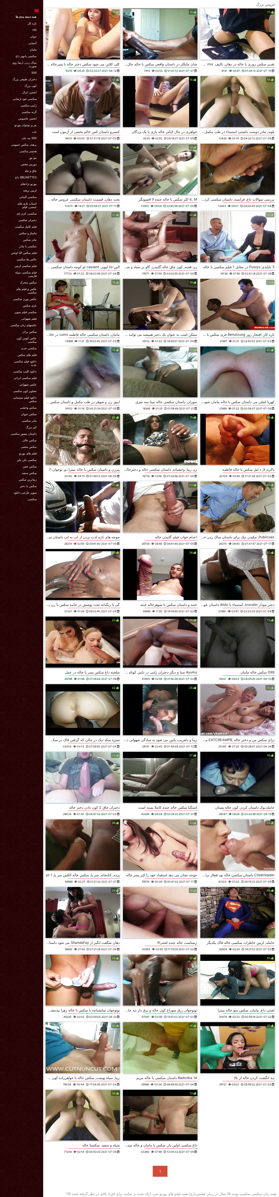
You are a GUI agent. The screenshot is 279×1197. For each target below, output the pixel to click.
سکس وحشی (28, 407)
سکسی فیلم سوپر (26, 312)
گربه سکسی (29, 112)
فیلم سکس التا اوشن (24, 252)
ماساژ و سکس (28, 233)
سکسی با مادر (28, 246)
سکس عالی (29, 440)
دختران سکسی (27, 220)
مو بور (33, 157)
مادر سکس (30, 239)
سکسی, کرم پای (27, 213)
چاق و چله (31, 170)
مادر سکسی (29, 420)
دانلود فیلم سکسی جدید (25, 363)
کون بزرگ (30, 85)
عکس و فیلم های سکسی (26, 290)
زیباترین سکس (28, 479)
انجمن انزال (29, 92)
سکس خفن (30, 466)
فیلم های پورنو (28, 453)
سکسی (32, 499)
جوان (33, 36)
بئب (34, 131)
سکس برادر (29, 331)
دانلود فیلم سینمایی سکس (25, 399)
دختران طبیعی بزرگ (24, 79)
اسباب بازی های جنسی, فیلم (27, 205)
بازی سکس (30, 305)
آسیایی (32, 43)
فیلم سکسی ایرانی (25, 378)
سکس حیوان (29, 414)
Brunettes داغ (26, 177)
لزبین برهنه (30, 190)
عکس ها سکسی (27, 259)
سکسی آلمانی (28, 197)
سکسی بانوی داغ (26, 56)
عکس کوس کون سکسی (27, 339)
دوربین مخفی (29, 164)
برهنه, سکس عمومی (24, 144)
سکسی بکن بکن (27, 460)
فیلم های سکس (27, 354)
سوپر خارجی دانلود (25, 492)
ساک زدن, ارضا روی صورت (24, 64)
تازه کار (32, 23)
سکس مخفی (29, 446)
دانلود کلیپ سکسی (25, 371)
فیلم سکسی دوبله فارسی (26, 274)
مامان (33, 49)
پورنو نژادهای (28, 184)
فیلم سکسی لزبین (26, 266)
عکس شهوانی (28, 384)
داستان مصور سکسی (24, 433)
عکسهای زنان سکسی (23, 325)
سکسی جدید (29, 348)
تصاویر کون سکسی (25, 391)
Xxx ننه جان (29, 138)
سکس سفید (29, 473)
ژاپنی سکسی (28, 105)
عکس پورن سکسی (25, 299)
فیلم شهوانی (29, 318)
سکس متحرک (28, 282)
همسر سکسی (28, 151)
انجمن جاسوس (27, 118)
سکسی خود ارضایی (25, 99)
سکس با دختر (28, 486)
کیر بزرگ (31, 427)
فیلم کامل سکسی (26, 226)
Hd (34, 30)
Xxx (34, 72)
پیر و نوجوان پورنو (26, 125)
